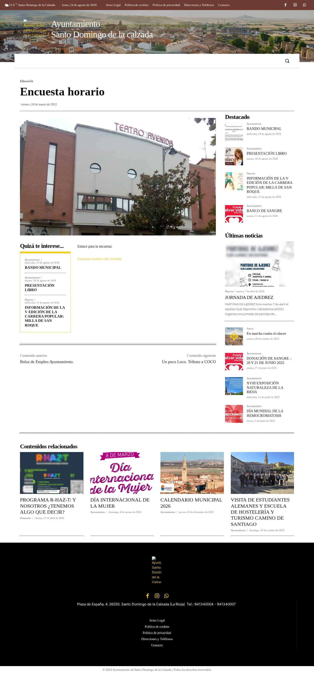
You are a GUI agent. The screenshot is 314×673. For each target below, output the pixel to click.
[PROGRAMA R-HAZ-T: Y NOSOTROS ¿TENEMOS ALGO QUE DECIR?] (51, 473)
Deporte (29, 299)
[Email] (145, 281)
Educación (26, 81)
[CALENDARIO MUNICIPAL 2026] (192, 473)
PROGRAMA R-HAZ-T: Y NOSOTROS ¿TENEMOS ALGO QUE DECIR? (48, 506)
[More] (167, 281)
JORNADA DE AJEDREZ (249, 297)
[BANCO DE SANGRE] (234, 214)
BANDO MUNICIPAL (43, 267)
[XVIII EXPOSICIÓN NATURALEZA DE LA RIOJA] (234, 386)
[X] (124, 281)
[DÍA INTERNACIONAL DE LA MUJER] (122, 473)
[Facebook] (285, 5)
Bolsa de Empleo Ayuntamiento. (47, 361)
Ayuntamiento (32, 259)
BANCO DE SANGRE (264, 211)
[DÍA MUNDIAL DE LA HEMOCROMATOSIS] (234, 414)
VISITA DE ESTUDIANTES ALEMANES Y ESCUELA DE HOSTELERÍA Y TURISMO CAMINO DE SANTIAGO (260, 512)
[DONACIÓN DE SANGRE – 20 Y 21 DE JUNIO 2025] (234, 361)
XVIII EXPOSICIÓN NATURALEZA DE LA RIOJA (265, 387)
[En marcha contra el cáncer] (234, 336)
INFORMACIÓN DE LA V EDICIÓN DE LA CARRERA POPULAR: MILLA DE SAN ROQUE (45, 316)
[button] (287, 61)
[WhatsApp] (304, 5)
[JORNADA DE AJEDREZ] (259, 264)
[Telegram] (156, 281)
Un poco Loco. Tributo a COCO (189, 361)
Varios (250, 328)
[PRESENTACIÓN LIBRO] (234, 156)
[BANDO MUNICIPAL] (234, 131)
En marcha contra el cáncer (266, 333)
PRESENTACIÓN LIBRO (267, 153)
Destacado (25, 518)
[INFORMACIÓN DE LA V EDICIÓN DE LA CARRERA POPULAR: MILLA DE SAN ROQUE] (234, 181)
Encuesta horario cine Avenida (99, 259)
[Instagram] (295, 5)
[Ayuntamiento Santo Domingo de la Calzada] (157, 570)
